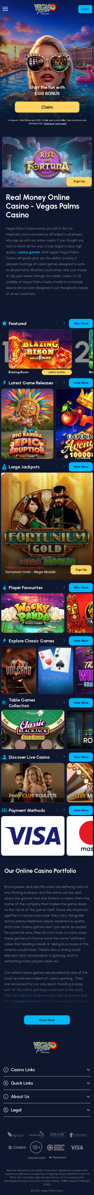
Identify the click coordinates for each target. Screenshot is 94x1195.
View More (81, 323)
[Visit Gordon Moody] (55, 1147)
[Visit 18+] (37, 1147)
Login (85, 9)
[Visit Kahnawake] (78, 1134)
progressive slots (28, 1001)
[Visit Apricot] (15, 1134)
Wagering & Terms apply (55, 123)
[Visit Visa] (76, 1147)
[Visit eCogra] (17, 1147)
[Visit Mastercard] (36, 1158)
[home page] (47, 9)
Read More (47, 1020)
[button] (47, 1069)
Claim (47, 107)
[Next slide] (64, 323)
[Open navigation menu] (6, 9)
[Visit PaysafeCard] (57, 1157)
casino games (28, 252)
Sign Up (79, 181)
